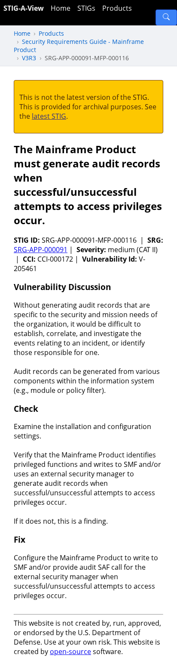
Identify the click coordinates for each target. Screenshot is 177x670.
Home (60, 8)
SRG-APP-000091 (40, 249)
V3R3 (29, 58)
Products (117, 8)
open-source (70, 651)
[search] (166, 17)
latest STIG (49, 116)
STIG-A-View (23, 8)
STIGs (86, 8)
